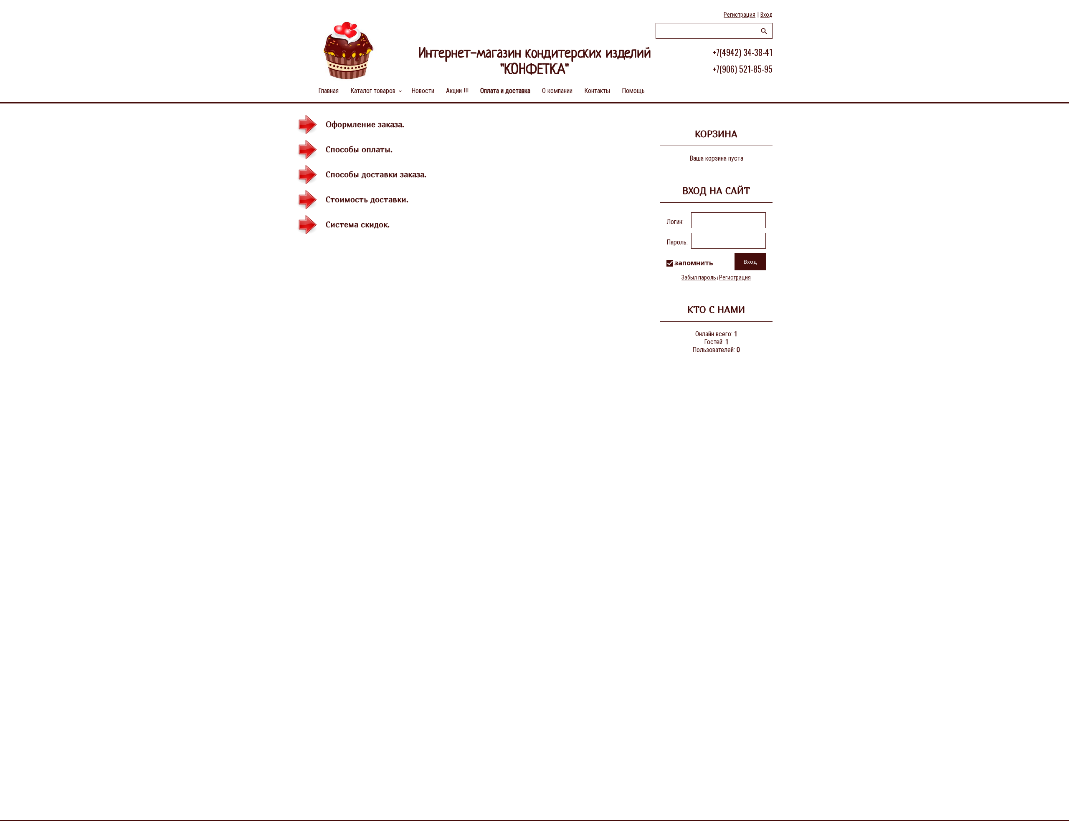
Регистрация (739, 14)
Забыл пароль (698, 277)
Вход (766, 14)
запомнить (693, 262)
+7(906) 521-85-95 (742, 69)
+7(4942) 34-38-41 (742, 52)
